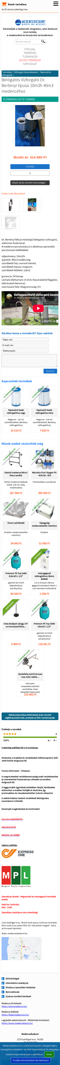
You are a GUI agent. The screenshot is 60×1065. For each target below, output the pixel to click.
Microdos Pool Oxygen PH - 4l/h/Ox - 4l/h (44, 474)
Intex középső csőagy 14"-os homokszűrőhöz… (16, 625)
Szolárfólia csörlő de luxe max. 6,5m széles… (30, 675)
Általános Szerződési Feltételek (20, 987)
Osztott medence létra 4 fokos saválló (15, 474)
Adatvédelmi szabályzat (17, 983)
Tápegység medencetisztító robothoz (44, 524)
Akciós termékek (30, 60)
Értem (49, 1054)
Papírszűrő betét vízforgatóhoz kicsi (44, 411)
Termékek (30, 53)
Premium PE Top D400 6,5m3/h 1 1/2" (16, 575)
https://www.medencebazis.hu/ (17, 1023)
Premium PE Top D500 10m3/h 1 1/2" (44, 625)
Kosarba (30, 166)
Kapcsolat (30, 64)
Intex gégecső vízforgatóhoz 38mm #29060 (44, 576)
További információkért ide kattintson (31, 1060)
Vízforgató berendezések (26, 72)
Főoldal (30, 49)
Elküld (50, 371)
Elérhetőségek (12, 978)
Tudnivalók (30, 56)
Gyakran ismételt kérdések (18, 996)
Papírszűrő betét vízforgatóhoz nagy (16, 411)
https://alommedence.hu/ (14, 1006)
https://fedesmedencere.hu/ (15, 1014)
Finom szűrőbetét (16, 522)
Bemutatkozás (12, 991)
